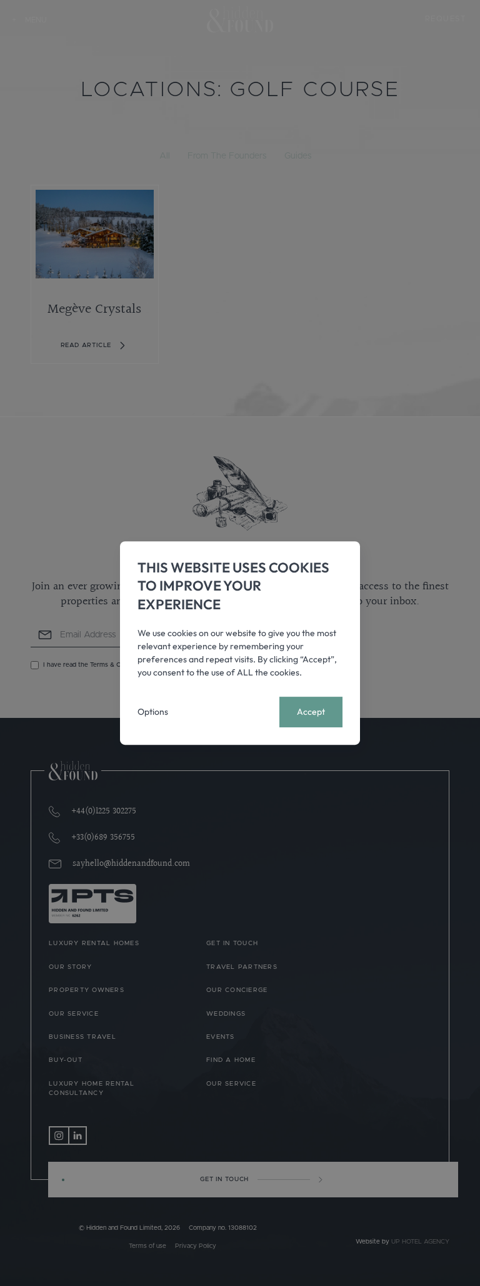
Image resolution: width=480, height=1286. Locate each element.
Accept (311, 711)
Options (153, 711)
